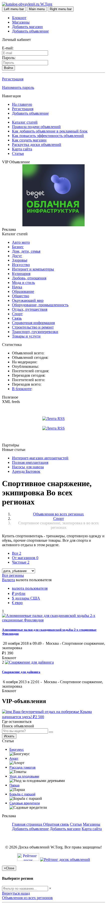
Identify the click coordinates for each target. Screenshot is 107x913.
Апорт (13, 758)
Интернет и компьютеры (33, 269)
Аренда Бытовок (26, 471)
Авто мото (21, 242)
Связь (17, 318)
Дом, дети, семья (26, 251)
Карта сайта (22, 149)
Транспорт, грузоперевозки (35, 332)
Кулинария (21, 273)
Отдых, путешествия (29, 309)
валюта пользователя (30, 588)
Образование (23, 291)
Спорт (17, 314)
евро (17, 603)
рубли (18, 593)
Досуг (17, 256)
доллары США (26, 598)
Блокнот (19, 18)
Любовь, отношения (29, 278)
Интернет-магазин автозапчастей (40, 458)
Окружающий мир (28, 300)
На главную (22, 104)
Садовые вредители (24, 803)
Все (16, 553)
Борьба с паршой (22, 794)
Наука (17, 287)
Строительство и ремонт (33, 327)
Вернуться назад (16, 893)
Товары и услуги (26, 336)
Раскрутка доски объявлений (36, 144)
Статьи (18, 153)
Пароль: (8, 58)
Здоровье (19, 260)
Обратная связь (56, 824)
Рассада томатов (22, 767)
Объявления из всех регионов (27, 898)
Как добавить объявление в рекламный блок (50, 131)
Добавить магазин (27, 27)
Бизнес (18, 247)
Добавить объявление (30, 31)
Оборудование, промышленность (40, 305)
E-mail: (7, 48)
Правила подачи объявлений (36, 127)
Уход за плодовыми (24, 776)
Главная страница (27, 824)
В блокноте (21, 389)
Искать (9, 736)
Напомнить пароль (18, 87)
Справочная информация (33, 323)
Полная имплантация (30, 462)
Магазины (21, 22)
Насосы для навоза (28, 467)
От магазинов (25, 558)
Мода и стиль (23, 282)
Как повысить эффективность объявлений (48, 136)
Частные (20, 562)
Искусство (21, 265)
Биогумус (16, 749)
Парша (14, 785)
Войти (8, 68)
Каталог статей (25, 122)
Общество (20, 296)
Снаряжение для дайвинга (21, 672)
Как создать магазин (29, 140)
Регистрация (12, 79)
